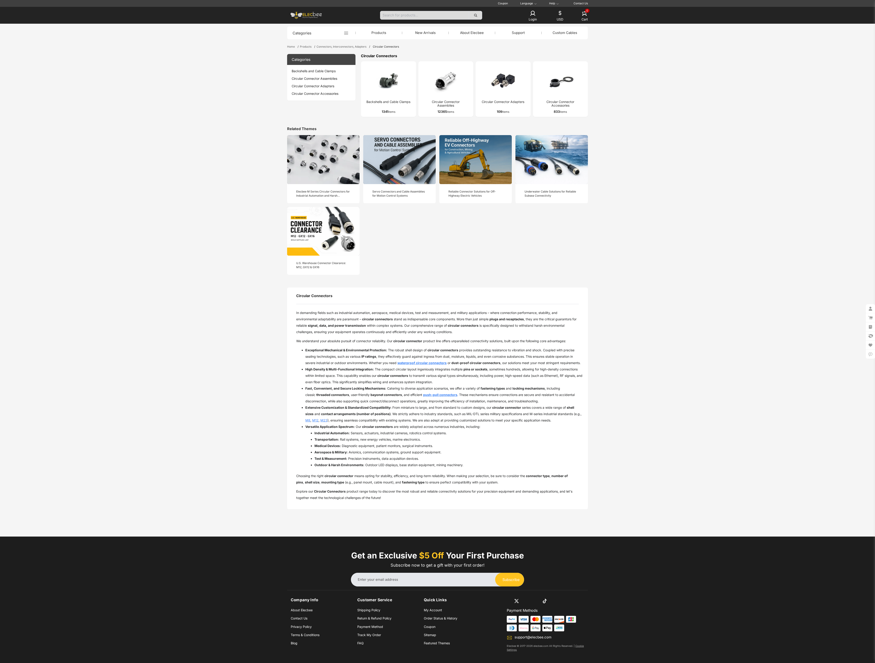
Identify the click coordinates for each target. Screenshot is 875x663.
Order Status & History (440, 618)
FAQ (360, 643)
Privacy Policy (301, 627)
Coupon (503, 3)
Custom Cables (565, 33)
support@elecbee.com (533, 637)
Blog (294, 643)
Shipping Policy (368, 610)
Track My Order (369, 635)
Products (378, 33)
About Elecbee (472, 33)
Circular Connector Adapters (313, 86)
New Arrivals (425, 33)
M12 (315, 420)
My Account (433, 610)
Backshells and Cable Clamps (314, 71)
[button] (532, 16)
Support (518, 33)
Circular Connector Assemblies (314, 78)
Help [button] (552, 3)
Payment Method (370, 627)
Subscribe (511, 579)
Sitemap (430, 635)
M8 (307, 420)
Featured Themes (437, 643)
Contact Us (581, 3)
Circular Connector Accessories (315, 93)
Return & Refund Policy (374, 618)
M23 (323, 420)
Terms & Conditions (305, 635)
